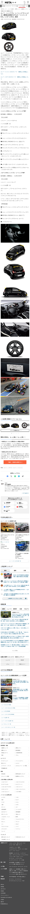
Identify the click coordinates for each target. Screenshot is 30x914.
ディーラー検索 (15, 6)
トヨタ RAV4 (18, 791)
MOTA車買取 (11, 862)
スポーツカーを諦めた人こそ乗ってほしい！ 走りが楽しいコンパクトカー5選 (14, 628)
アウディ (3, 819)
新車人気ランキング (5, 837)
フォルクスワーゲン (20, 819)
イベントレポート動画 (13, 874)
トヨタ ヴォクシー (5, 791)
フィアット (18, 828)
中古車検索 (3, 6)
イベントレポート (19, 760)
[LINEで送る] (15, 476)
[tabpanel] (5, 425)
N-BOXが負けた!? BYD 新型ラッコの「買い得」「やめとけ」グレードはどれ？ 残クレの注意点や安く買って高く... (15, 633)
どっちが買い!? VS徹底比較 (22, 870)
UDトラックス (4, 814)
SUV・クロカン (16, 856)
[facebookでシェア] (7, 476)
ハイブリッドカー (18, 858)
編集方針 (2, 901)
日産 (2, 799)
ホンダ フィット (19, 784)
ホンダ (17, 799)
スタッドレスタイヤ (13, 866)
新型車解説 (14, 695)
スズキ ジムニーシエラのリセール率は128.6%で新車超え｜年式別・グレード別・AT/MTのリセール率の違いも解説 (16, 581)
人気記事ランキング (5, 839)
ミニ (2, 824)
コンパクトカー (16, 853)
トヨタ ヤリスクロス (20, 782)
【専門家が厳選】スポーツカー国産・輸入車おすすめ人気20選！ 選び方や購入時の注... (20, 690)
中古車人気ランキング (20, 837)
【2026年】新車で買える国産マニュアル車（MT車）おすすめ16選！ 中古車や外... (20, 682)
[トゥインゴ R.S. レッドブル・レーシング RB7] (15, 252)
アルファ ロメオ (4, 826)
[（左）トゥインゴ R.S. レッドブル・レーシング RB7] (15, 405)
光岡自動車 (3, 809)
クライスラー (4, 828)
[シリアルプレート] (15, 367)
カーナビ (25, 866)
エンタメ (17, 763)
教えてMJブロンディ (23, 874)
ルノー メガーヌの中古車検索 (8, 714)
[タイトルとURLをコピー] (22, 476)
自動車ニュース (4, 747)
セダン (10, 854)
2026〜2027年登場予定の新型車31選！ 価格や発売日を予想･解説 (21, 575)
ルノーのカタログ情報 (6, 704)
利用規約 (2, 890)
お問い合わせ (3, 888)
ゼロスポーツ (4, 811)
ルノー (5, 467)
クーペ (21, 856)
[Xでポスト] (11, 476)
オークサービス (18, 879)
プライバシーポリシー (5, 895)
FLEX (23, 880)
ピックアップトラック (13, 860)
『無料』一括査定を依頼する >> (15, 462)
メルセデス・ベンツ (5, 816)
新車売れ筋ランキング (20, 773)
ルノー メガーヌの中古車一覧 (15, 561)
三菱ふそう (18, 814)
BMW (17, 816)
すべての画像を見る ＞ (15, 430)
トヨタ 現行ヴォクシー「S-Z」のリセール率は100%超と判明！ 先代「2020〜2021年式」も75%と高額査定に (16, 586)
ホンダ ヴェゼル (4, 784)
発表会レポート (4, 752)
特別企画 (3, 773)
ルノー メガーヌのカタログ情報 (8, 708)
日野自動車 (18, 811)
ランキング (3, 834)
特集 (2, 755)
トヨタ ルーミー (19, 786)
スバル (17, 802)
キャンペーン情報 (5, 776)
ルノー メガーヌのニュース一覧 (8, 727)
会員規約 (2, 899)
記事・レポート (12, 735)
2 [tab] (14, 433)
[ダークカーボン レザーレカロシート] (15, 233)
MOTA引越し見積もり (21, 876)
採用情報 (2, 886)
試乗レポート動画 (12, 870)
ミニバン (11, 856)
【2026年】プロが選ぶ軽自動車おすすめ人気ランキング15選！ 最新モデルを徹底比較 (16, 594)
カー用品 (3, 866)
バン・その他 (21, 860)
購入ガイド (3, 763)
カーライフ (3, 758)
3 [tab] (16, 433)
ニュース (8, 660)
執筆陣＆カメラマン (20, 776)
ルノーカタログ (20, 733)
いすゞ (17, 807)
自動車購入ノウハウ (15, 612)
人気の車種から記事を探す (7, 779)
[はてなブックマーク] (18, 476)
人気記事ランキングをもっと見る (15, 598)
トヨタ (17, 797)
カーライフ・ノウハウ (6, 765)
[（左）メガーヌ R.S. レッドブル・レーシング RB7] (15, 386)
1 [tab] (11, 433)
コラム (7, 664)
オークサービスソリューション (15, 880)
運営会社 (2, 884)
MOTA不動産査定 (12, 876)
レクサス (3, 797)
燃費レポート (4, 750)
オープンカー (11, 858)
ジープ (17, 826)
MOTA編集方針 (26, 493)
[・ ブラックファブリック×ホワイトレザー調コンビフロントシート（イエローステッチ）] (15, 329)
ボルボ (17, 824)
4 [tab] (18, 433)
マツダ (2, 802)
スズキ (17, 804)
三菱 (2, 804)
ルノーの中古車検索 (6, 711)
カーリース (8, 6)
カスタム (27, 6)
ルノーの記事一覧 (5, 717)
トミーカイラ (18, 809)
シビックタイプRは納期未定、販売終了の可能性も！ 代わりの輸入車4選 (20, 698)
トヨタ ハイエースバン (20, 789)
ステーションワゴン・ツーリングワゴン (20, 854)
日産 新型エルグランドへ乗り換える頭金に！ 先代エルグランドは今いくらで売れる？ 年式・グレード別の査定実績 (15, 645)
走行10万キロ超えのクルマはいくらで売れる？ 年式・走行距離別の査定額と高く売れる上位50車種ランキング (15, 637)
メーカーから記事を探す (6, 794)
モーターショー (4, 760)
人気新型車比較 (19, 752)
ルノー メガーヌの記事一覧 (7, 720)
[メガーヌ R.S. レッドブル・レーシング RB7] (9, 25)
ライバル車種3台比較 (13, 872)
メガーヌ (10, 467)
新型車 (22, 660)
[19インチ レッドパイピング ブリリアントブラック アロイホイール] (9, 46)
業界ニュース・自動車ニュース (21, 9)
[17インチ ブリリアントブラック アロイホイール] (15, 348)
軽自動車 (11, 853)
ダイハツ (3, 807)
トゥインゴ (20, 467)
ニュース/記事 (22, 6)
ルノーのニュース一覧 (6, 724)
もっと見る (15, 650)
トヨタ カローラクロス (6, 786)
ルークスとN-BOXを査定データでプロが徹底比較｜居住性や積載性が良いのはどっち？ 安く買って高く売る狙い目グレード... (15, 641)
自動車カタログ (12, 733)
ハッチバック (23, 853)
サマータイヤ (20, 866)
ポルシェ (3, 821)
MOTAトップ (3, 9)
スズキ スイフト (4, 789)
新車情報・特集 (4, 745)
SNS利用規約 (3, 893)
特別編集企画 (4, 768)
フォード (3, 831)
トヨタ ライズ (4, 782)
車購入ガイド (22, 664)
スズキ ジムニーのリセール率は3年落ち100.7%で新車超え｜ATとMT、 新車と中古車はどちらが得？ (20, 616)
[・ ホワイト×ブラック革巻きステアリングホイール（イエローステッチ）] (15, 309)
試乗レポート (18, 747)
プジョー (17, 821)
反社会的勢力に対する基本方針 (6, 897)
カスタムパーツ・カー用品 (21, 765)
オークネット (11, 879)
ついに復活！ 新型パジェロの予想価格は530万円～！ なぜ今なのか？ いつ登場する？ (16, 590)
